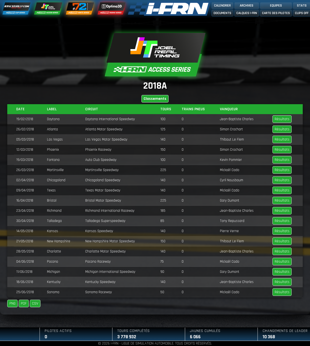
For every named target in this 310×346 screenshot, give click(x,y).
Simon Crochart (231, 129)
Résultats (282, 119)
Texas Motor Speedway (102, 190)
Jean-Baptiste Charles (237, 119)
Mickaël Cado (229, 170)
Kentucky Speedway (100, 282)
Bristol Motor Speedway (103, 200)
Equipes (276, 5)
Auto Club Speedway (100, 159)
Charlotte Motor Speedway (105, 251)
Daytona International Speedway (110, 119)
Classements (155, 98)
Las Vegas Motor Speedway (106, 139)
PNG (12, 303)
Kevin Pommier (231, 159)
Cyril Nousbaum (231, 180)
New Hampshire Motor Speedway (110, 241)
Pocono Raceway (98, 261)
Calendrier (222, 5)
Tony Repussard (232, 221)
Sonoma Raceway (98, 292)
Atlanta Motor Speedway (104, 129)
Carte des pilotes (276, 13)
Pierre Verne (229, 231)
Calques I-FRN (246, 13)
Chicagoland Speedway (102, 180)
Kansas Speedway (99, 231)
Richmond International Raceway (109, 210)
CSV (35, 303)
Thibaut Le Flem (232, 139)
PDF (24, 303)
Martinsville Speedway (102, 170)
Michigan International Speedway (110, 271)
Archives (246, 5)
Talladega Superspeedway (105, 221)
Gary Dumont (229, 200)
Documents (222, 13)
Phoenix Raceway (98, 149)
